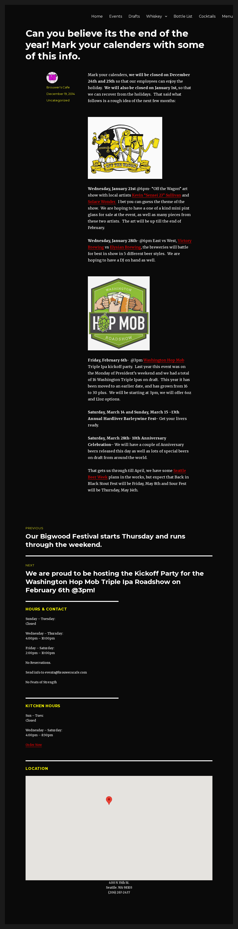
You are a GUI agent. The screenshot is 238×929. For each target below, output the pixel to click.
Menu (227, 16)
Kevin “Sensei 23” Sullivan (156, 195)
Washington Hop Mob (163, 360)
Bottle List (183, 16)
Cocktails (207, 16)
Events (115, 16)
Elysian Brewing (125, 247)
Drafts (134, 16)
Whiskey (154, 16)
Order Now (34, 745)
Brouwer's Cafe (58, 87)
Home (97, 16)
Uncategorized (57, 100)
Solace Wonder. (102, 201)
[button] (109, 800)
